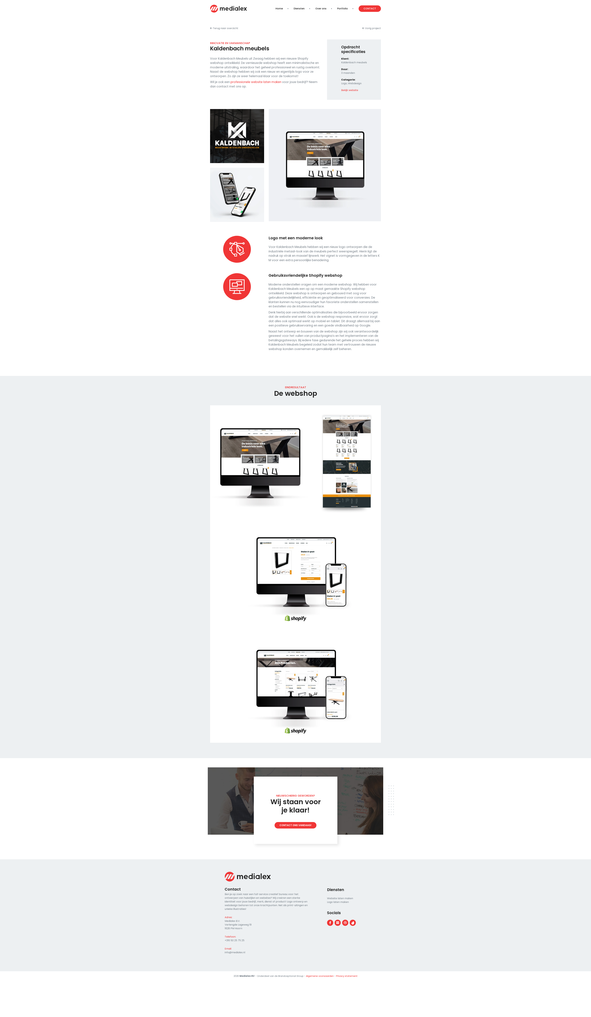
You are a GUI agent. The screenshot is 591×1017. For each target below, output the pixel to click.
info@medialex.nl (235, 952)
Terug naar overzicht (225, 28)
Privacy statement (347, 976)
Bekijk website (349, 90)
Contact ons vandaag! (295, 825)
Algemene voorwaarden (320, 976)
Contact (370, 8)
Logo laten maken (338, 902)
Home (279, 8)
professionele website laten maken (256, 82)
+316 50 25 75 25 (234, 940)
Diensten (299, 8)
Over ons (320, 8)
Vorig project (372, 28)
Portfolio (342, 8)
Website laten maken (340, 898)
